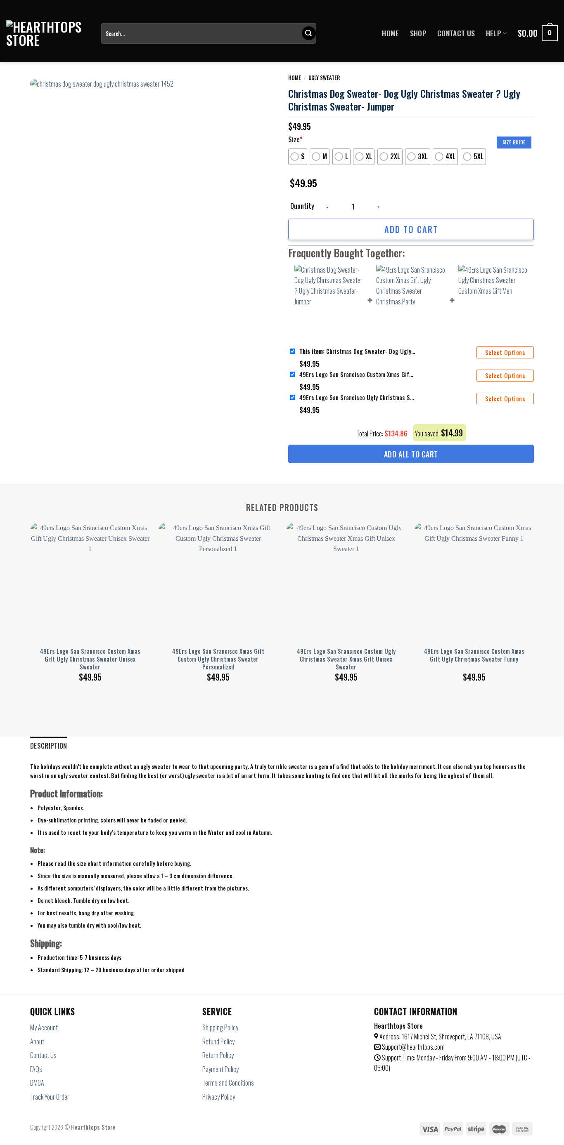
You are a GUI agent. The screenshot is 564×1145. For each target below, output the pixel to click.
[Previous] (30, 592)
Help (493, 33)
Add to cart (411, 229)
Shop (418, 33)
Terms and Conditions (228, 1083)
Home (390, 33)
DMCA (37, 1083)
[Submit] (309, 33)
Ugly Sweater (324, 77)
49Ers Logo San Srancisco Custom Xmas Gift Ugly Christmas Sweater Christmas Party (357, 374)
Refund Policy (218, 1041)
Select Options (505, 352)
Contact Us (456, 33)
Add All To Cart (411, 454)
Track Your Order (49, 1097)
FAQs (36, 1069)
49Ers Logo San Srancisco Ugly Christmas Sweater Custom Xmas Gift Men (357, 397)
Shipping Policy (220, 1027)
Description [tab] (48, 746)
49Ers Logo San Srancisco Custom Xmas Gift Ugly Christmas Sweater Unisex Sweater (90, 659)
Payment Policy (220, 1069)
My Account (44, 1027)
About (37, 1041)
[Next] (533, 592)
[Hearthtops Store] (47, 33)
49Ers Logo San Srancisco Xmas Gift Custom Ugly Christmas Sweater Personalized (218, 659)
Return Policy (218, 1055)
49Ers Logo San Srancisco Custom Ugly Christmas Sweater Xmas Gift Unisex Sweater (346, 659)
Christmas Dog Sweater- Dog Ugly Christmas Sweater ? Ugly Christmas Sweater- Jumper (357, 351)
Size (295, 139)
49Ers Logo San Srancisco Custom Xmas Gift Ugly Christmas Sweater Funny (474, 655)
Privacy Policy (218, 1097)
